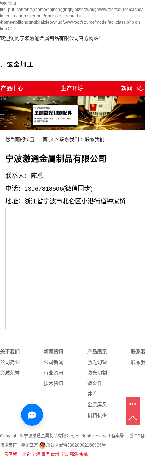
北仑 (26, 454)
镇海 (45, 454)
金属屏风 (97, 404)
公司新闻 (53, 362)
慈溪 (74, 454)
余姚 (83, 454)
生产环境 (72, 88)
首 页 (48, 139)
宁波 (64, 454)
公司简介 (10, 362)
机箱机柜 (97, 415)
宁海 (36, 454)
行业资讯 (53, 373)
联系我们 (69, 139)
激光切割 (97, 373)
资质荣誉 (10, 373)
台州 (55, 454)
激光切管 (97, 362)
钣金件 (94, 383)
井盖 (92, 394)
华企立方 (29, 445)
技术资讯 (53, 383)
